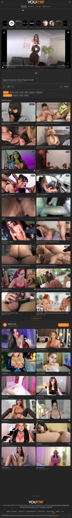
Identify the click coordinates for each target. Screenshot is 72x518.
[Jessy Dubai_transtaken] (19, 185)
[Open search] (69, 2)
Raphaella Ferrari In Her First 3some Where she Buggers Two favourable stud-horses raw (52, 289)
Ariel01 (3, 218)
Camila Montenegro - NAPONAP (11, 123)
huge (26, 92)
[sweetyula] (53, 434)
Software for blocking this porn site (29, 507)
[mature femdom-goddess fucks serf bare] (53, 208)
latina (21, 92)
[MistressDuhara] (19, 434)
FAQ (62, 511)
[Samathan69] (19, 458)
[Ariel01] (19, 208)
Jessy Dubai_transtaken (8, 194)
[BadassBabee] (19, 340)
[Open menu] (2, 2)
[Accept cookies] (68, 515)
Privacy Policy (50, 511)
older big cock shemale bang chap (45, 147)
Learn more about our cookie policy (60, 505)
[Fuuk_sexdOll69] (53, 363)
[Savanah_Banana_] (19, 280)
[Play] (36, 49)
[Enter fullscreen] (68, 62)
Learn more (55, 515)
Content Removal (31, 511)
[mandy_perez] (53, 387)
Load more (36, 318)
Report (66, 86)
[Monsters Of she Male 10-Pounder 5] (53, 256)
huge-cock (39, 92)
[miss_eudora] (19, 411)
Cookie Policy (41, 511)
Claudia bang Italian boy (8, 147)
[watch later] (3, 104)
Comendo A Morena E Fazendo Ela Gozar (47, 242)
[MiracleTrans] (53, 411)
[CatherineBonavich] (53, 340)
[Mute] (4, 32)
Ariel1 (37, 170)
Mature (26, 95)
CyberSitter (49, 507)
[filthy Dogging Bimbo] (53, 185)
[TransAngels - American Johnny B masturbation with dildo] (53, 303)
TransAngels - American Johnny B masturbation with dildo (52, 313)
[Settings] (68, 32)
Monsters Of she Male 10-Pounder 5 (46, 265)
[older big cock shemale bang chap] (53, 137)
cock (17, 92)
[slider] (36, 67)
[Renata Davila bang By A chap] (19, 303)
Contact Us (21, 511)
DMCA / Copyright (12, 511)
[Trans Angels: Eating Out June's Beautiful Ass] (53, 114)
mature (12, 92)
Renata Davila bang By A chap (10, 313)
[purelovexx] (19, 363)
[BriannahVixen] (53, 458)
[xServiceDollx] (19, 161)
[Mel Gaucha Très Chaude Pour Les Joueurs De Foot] (19, 256)
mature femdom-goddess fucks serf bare (47, 218)
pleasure (32, 92)
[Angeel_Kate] (19, 387)
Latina (21, 95)
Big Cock (15, 95)
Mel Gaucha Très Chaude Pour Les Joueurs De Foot (16, 265)
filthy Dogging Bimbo (42, 194)
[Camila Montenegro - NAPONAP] (19, 114)
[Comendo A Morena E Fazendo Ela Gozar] (53, 232)
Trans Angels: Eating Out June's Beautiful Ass (48, 123)
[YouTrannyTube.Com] (36, 2)
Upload (58, 511)
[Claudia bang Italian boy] (19, 137)
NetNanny (43, 507)
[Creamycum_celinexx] (19, 232)
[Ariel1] (53, 161)
